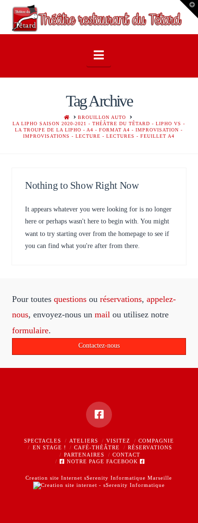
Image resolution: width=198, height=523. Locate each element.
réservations (121, 299)
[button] (99, 55)
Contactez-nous (99, 345)
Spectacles (42, 441)
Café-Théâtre (97, 447)
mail (102, 314)
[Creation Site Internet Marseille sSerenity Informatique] (99, 485)
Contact (126, 455)
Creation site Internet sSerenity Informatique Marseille (98, 478)
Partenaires (84, 455)
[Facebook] (99, 415)
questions (70, 299)
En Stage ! (49, 447)
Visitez (118, 441)
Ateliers (83, 441)
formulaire (30, 330)
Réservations (150, 447)
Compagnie (156, 441)
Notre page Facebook (102, 461)
